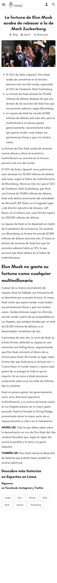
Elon (20, 497)
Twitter (39, 488)
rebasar (19, 505)
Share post (42, 34)
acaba (8, 497)
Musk (7, 505)
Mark (45, 497)
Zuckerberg (36, 505)
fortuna (32, 497)
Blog (15, 34)
